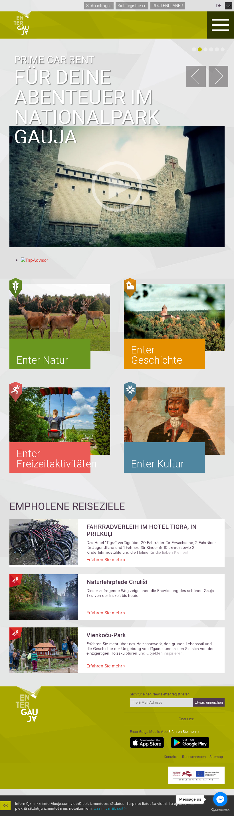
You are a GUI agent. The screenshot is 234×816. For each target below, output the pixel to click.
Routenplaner (167, 5)
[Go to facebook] (220, 799)
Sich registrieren (132, 5)
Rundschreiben (194, 757)
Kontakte (171, 757)
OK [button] (5, 805)
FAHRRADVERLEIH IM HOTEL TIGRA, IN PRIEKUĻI (141, 530)
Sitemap (216, 757)
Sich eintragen (99, 5)
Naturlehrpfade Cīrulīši (116, 582)
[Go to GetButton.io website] (220, 810)
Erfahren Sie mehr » (105, 560)
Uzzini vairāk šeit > (110, 808)
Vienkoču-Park (106, 635)
